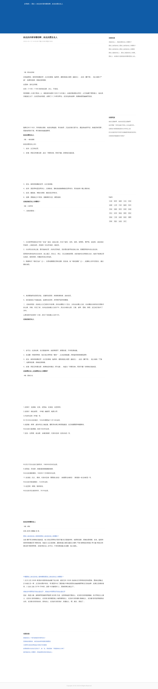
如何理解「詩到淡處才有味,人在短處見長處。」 (123, 125)
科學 (115, 213)
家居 (120, 209)
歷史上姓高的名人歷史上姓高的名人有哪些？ (122, 45)
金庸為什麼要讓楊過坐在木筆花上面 (120, 129)
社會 (110, 201)
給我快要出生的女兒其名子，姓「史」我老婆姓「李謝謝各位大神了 (43, 648)
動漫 (125, 217)
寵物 (110, 217)
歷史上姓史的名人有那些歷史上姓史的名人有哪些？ (41, 536)
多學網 (26, 4)
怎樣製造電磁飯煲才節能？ (117, 136)
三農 (115, 217)
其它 (125, 221)
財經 (125, 209)
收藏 (120, 217)
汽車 (120, 205)
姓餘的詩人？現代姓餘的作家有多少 (34, 638)
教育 (115, 201)
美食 (110, 209)
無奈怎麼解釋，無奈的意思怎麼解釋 (120, 121)
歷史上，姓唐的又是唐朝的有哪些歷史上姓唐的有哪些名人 (126, 56)
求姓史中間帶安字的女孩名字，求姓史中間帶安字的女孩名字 (44, 592)
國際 (129, 217)
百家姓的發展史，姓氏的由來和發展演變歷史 (37, 641)
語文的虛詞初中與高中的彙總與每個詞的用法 (122, 132)
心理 (115, 205)
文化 (125, 201)
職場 (120, 213)
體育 (125, 213)
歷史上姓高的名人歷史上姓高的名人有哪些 (122, 49)
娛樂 (110, 205)
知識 (120, 221)
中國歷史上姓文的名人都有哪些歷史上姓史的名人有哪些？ (43, 577)
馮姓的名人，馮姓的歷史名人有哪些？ (120, 42)
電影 (115, 221)
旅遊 (129, 209)
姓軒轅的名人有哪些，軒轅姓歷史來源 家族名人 (37, 652)
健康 (120, 201)
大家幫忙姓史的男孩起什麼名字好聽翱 (35, 645)
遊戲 (115, 209)
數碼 (125, 205)
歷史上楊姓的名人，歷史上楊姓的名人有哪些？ (123, 53)
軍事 (110, 221)
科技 (129, 201)
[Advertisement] (77, 20)
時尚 (129, 205)
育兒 (110, 213)
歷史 (33, 4)
